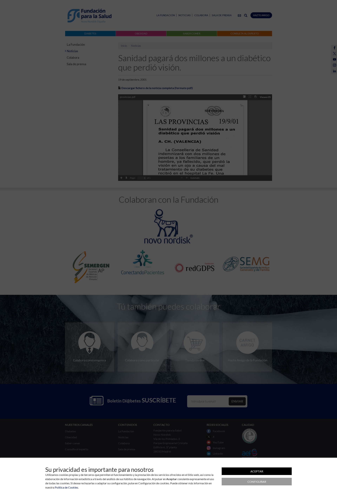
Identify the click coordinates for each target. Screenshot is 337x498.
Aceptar (256, 471)
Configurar (256, 481)
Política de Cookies (66, 487)
